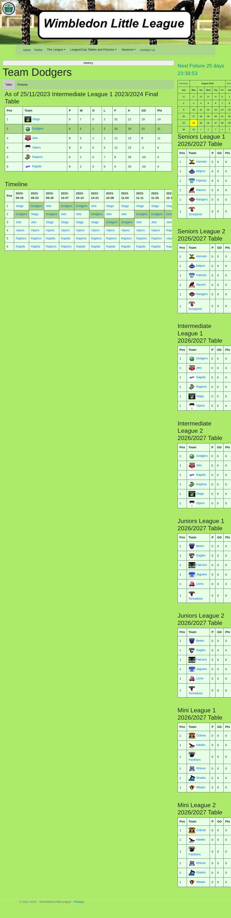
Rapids (201, 377)
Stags (200, 396)
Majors (200, 171)
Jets (199, 367)
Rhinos (201, 768)
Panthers (195, 759)
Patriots (201, 180)
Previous (183, 83)
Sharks (201, 777)
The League (55, 49)
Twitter (38, 50)
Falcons (201, 565)
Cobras (201, 735)
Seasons (127, 49)
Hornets (201, 161)
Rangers (202, 199)
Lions (199, 583)
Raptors (201, 386)
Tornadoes (196, 598)
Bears (200, 546)
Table (8, 84)
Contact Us (147, 50)
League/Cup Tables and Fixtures (92, 49)
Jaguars (201, 574)
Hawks (200, 745)
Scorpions (195, 214)
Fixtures (22, 84)
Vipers (200, 405)
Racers (201, 190)
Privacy (79, 901)
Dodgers (202, 358)
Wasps (200, 787)
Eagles (200, 555)
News (27, 50)
